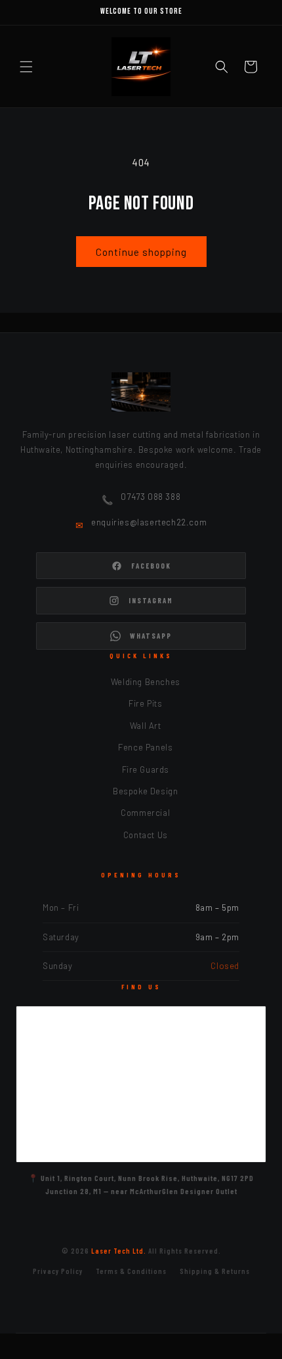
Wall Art (145, 725)
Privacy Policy (58, 1271)
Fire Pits (145, 703)
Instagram (151, 600)
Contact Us (145, 835)
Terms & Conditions (131, 1271)
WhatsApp (151, 635)
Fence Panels (145, 747)
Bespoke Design (145, 791)
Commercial (145, 812)
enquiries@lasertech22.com (149, 522)
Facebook (151, 565)
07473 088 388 (150, 496)
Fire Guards (146, 769)
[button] (26, 66)
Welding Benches (145, 682)
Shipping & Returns (215, 1271)
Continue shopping (141, 252)
